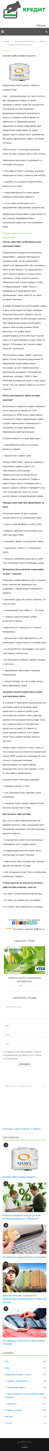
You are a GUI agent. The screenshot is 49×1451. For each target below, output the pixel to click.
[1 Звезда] (6, 928)
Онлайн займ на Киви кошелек (19, 1177)
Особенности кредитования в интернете (24, 1257)
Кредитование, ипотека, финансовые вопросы (25, 1395)
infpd (25, 1367)
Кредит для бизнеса (26, 1380)
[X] (20, 923)
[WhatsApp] (28, 923)
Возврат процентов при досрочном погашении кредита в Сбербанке (21, 1217)
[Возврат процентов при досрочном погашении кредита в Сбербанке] (24, 1197)
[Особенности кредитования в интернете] (24, 960)
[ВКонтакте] (13, 923)
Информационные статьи (24, 41)
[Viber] (24, 923)
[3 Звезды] (9, 928)
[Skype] (31, 923)
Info (25, 1361)
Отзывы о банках (25, 1410)
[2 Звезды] (7, 928)
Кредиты (43, 41)
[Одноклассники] (17, 923)
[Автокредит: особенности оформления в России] (24, 1322)
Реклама (25, 1416)
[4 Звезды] (10, 928)
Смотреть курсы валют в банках (22, 1128)
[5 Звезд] (12, 928)
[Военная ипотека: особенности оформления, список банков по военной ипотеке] (24, 1277)
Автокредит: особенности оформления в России (24, 1342)
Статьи (25, 1422)
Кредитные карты (26, 1387)
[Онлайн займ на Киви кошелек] (24, 1159)
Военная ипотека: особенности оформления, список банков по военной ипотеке (24, 1299)
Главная (6, 41)
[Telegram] (35, 923)
